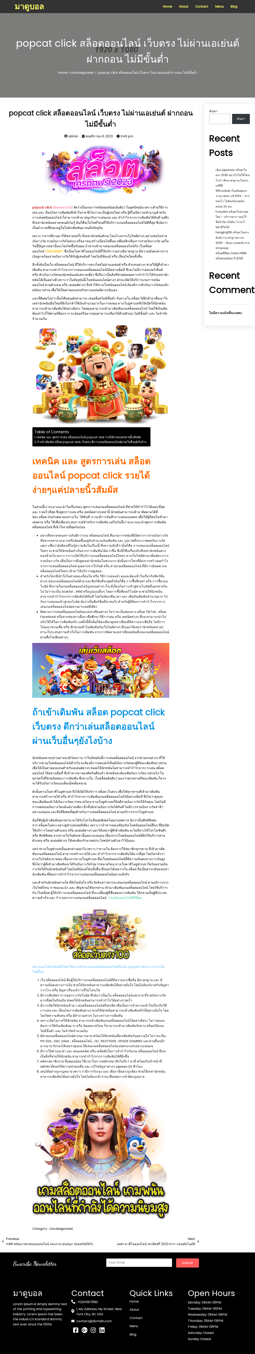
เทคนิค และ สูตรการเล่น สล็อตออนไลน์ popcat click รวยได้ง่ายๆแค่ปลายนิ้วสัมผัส (88, 437)
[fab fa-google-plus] (84, 1330)
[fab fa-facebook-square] (76, 1330)
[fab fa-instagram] (93, 1330)
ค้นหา (213, 111)
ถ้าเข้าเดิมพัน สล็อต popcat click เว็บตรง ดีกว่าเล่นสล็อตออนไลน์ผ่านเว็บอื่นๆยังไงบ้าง (91, 442)
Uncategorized (81, 72)
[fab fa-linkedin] (102, 1330)
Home (62, 72)
